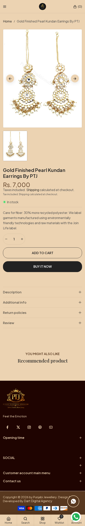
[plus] (22, 239)
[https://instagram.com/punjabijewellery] (29, 427)
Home (7, 21)
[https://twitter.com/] (18, 427)
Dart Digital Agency (38, 501)
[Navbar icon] (5, 6)
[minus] (6, 239)
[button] (77, 6)
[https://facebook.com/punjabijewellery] (7, 427)
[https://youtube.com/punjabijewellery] (50, 427)
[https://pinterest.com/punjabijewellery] (40, 427)
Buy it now (42, 266)
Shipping (32, 190)
